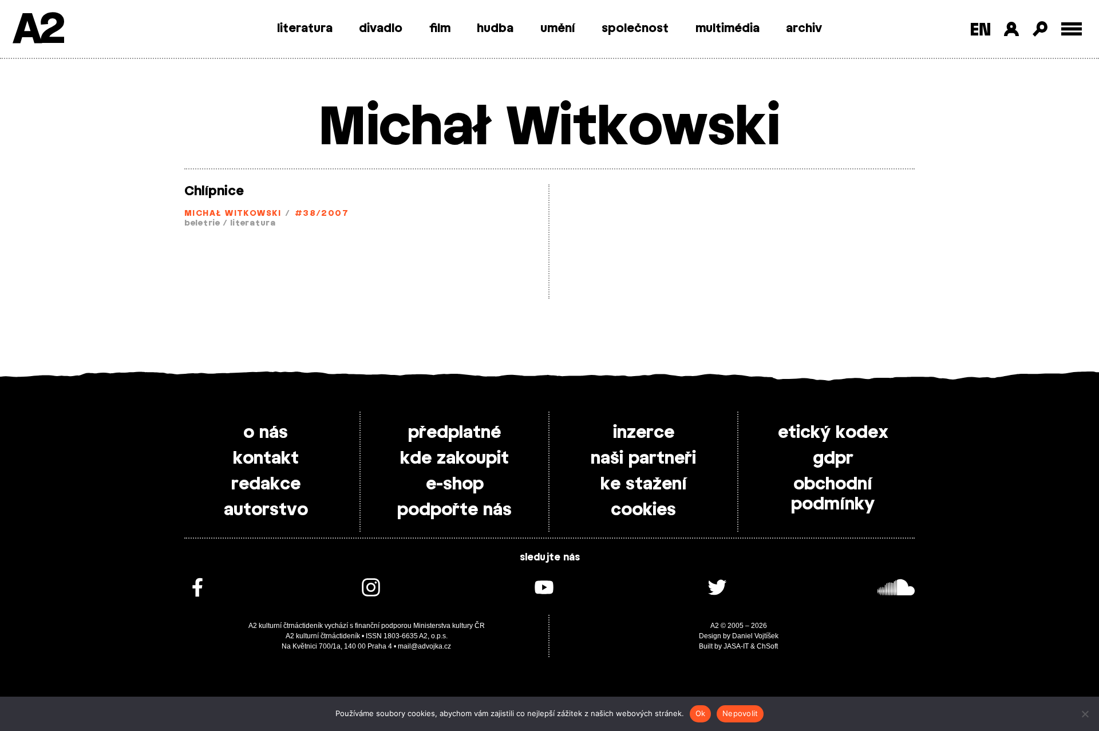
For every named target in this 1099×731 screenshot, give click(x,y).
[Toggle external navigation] (1071, 29)
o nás (265, 433)
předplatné (454, 433)
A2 (37, 30)
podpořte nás (454, 510)
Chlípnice (214, 191)
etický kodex (833, 433)
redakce (266, 484)
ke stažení (643, 484)
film (439, 28)
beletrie (202, 223)
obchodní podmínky (833, 494)
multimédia (727, 28)
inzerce (643, 433)
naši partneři (643, 458)
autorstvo (266, 510)
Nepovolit (740, 713)
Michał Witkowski (232, 214)
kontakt (266, 458)
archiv (804, 28)
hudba (495, 28)
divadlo (380, 28)
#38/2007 (322, 214)
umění (557, 28)
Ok (700, 713)
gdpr (833, 458)
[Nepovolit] (1084, 714)
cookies (643, 510)
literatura (305, 28)
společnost (635, 28)
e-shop (455, 484)
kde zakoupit (454, 458)
